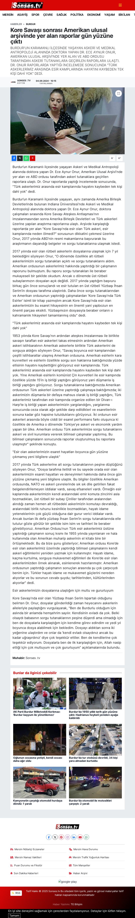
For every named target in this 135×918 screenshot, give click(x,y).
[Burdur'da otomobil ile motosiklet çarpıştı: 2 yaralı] (95, 782)
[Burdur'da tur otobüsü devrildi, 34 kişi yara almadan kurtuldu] (95, 739)
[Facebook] (49, 837)
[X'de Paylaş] (20, 158)
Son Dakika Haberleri (26, 873)
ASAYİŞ (22, 14)
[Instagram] (67, 837)
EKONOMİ (93, 14)
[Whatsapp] (86, 837)
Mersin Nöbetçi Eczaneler (29, 849)
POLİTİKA (76, 14)
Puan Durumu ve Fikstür (28, 865)
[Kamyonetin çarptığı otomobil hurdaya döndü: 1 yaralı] (39, 782)
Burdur (30, 24)
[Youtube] (80, 837)
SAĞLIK (61, 14)
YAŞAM (109, 14)
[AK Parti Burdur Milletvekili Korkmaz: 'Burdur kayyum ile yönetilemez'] (39, 693)
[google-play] (67, 881)
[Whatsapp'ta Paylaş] (26, 158)
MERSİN (7, 14)
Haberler (16, 24)
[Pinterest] (61, 837)
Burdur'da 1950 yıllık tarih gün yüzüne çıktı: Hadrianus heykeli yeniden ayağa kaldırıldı (93, 715)
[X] (55, 837)
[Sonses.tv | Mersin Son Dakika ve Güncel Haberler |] (26, 5)
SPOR (35, 14)
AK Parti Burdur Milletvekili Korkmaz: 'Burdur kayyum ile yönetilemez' (36, 713)
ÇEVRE (48, 14)
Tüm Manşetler (81, 865)
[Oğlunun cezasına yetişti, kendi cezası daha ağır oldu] (39, 739)
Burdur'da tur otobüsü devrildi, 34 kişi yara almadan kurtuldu (93, 759)
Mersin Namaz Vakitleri (28, 857)
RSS (17, 893)
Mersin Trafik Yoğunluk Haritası (91, 857)
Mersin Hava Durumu (85, 849)
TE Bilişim (76, 904)
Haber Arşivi (80, 873)
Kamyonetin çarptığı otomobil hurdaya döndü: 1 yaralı (37, 802)
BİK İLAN (124, 14)
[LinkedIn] (74, 837)
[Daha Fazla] (32, 158)
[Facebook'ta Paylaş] (14, 158)
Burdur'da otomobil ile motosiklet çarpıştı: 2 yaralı (90, 802)
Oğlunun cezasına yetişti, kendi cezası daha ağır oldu (37, 759)
